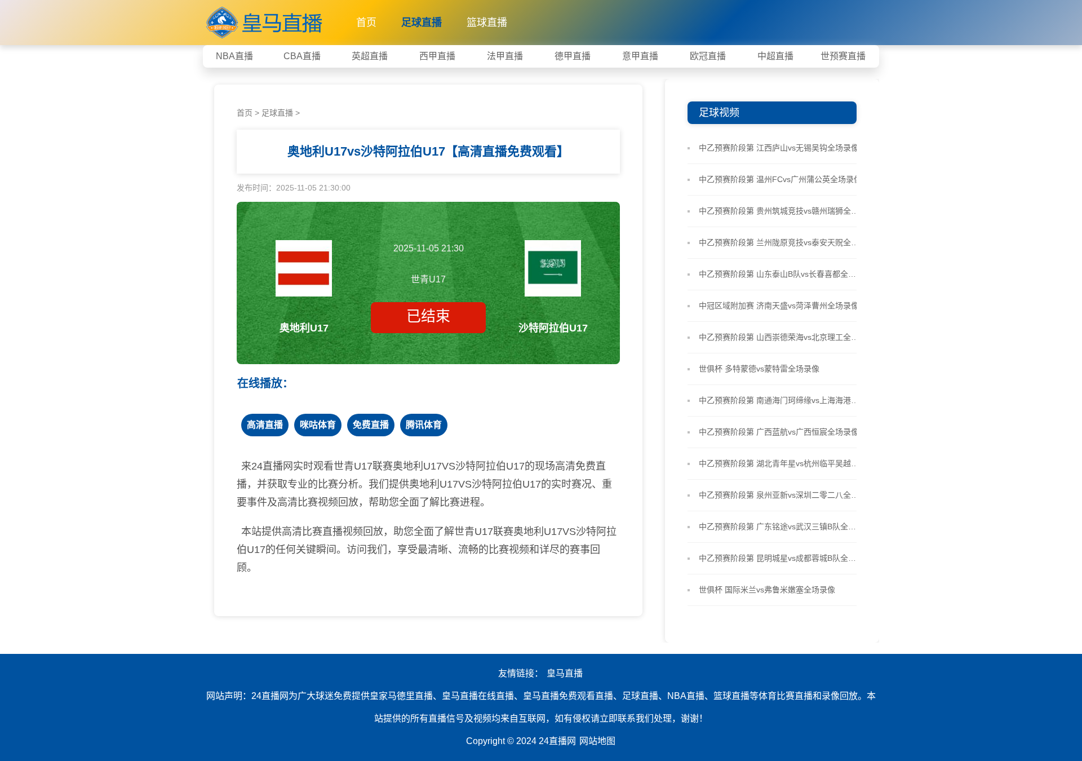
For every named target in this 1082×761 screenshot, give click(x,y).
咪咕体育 (318, 425)
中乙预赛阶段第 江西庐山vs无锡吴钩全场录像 (779, 147)
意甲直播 (640, 56)
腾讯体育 (424, 425)
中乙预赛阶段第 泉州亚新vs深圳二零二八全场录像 (781, 494)
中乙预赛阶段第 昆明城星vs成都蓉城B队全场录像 (781, 558)
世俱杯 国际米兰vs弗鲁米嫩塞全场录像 (767, 589)
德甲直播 (573, 56)
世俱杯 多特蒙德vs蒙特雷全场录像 (759, 368)
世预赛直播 (843, 56)
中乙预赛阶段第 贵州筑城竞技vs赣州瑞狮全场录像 (781, 210)
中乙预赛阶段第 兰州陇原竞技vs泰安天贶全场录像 (781, 242)
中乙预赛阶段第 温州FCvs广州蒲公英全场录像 (780, 179)
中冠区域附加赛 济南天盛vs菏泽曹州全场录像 (779, 305)
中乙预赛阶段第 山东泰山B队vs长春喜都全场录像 (781, 273)
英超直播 (370, 56)
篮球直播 (487, 22)
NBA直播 (234, 56)
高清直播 (265, 425)
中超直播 (775, 56)
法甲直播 (505, 56)
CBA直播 (302, 56)
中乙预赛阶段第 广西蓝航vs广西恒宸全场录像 (779, 431)
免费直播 (371, 425)
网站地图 (597, 741)
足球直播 (421, 22)
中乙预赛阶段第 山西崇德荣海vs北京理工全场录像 (781, 337)
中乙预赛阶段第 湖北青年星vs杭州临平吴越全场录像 (781, 463)
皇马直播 (565, 673)
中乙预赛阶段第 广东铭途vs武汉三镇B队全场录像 (781, 526)
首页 (366, 22)
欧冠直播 (708, 56)
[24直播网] (265, 19)
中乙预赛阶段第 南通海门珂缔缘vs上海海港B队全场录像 (781, 400)
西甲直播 (437, 56)
